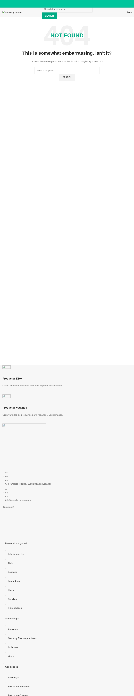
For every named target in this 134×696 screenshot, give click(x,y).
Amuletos (13, 629)
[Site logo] (12, 12)
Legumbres (14, 581)
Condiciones (11, 666)
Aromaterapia (12, 618)
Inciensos (13, 647)
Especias (12, 572)
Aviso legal (13, 677)
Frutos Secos (15, 608)
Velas (11, 656)
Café (10, 563)
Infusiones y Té (16, 554)
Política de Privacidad (19, 686)
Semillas (12, 599)
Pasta (11, 590)
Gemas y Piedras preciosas (22, 638)
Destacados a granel (16, 543)
